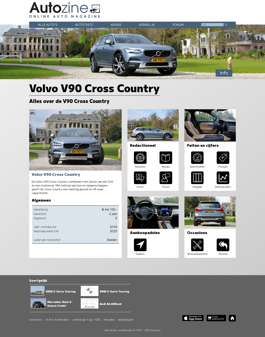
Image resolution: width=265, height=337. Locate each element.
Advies (116, 24)
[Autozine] (132, 9)
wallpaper (126, 319)
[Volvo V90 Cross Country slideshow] (140, 183)
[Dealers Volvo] (140, 250)
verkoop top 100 (86, 319)
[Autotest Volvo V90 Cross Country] (140, 162)
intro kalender (57, 319)
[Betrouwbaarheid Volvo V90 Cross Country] (197, 250)
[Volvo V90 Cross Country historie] (223, 250)
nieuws (109, 319)
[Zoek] (225, 24)
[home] (231, 320)
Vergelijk (147, 24)
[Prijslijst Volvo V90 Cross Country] (223, 162)
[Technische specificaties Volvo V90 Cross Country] (197, 162)
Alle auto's (48, 24)
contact (35, 319)
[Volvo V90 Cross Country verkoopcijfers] (223, 183)
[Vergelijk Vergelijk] (197, 183)
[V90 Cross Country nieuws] (166, 162)
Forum (178, 24)
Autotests (84, 24)
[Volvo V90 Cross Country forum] (166, 183)
